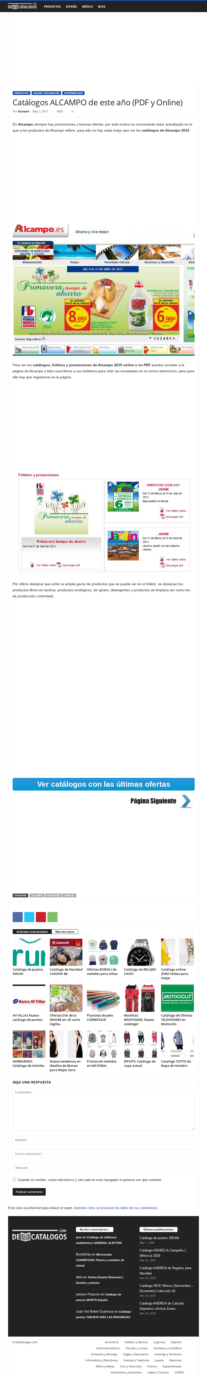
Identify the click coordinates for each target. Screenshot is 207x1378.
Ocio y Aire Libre (131, 1366)
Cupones (159, 1342)
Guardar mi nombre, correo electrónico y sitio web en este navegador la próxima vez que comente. (90, 1180)
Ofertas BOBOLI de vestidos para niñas (102, 971)
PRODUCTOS (21, 93)
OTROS (179, 1372)
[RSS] (28, 1257)
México (87, 6)
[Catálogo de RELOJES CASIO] (140, 952)
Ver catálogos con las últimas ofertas (103, 784)
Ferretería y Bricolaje (104, 1354)
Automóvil (112, 1342)
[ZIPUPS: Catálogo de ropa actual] (140, 1044)
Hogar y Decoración (46, 93)
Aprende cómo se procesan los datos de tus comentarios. (116, 1208)
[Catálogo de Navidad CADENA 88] (66, 952)
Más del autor (64, 931)
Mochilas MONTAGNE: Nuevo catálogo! (139, 1019)
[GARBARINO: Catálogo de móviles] (29, 1044)
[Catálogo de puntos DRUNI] (29, 952)
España (71, 6)
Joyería (159, 1360)
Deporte (176, 1342)
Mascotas (175, 1360)
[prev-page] (185, 931)
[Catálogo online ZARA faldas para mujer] (177, 952)
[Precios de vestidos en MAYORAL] (103, 1044)
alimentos (53, 895)
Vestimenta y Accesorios (126, 1372)
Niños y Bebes (105, 1366)
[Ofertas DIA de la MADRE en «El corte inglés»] (66, 998)
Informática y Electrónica (102, 1360)
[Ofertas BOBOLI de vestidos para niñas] (103, 952)
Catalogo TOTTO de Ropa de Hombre (176, 1063)
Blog (102, 6)
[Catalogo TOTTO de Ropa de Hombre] (177, 1044)
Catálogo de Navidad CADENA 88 (66, 971)
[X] (29, 917)
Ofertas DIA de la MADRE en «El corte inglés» (65, 1019)
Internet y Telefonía (136, 1360)
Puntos (152, 1366)
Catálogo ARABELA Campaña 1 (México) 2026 (163, 1253)
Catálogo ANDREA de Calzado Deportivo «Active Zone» (162, 1306)
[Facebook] (18, 917)
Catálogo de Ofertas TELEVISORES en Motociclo (176, 1019)
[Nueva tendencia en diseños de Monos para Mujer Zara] (66, 1044)
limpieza (69, 895)
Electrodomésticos (108, 1348)
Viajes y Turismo (158, 1372)
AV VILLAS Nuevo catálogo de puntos (27, 1017)
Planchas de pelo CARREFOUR (100, 1017)
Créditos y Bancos (136, 1342)
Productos (52, 6)
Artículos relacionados (32, 931)
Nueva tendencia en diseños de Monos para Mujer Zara (65, 1065)
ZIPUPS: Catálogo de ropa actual (140, 1063)
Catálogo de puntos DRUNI (28, 971)
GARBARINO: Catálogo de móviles (28, 1063)
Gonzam (23, 111)
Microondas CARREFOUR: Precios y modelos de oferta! (100, 1260)
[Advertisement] (103, 49)
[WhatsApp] (52, 917)
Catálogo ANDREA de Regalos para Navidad (165, 1270)
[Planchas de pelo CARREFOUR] (103, 998)
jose (79, 1237)
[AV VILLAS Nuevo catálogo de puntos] (29, 998)
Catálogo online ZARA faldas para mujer (174, 973)
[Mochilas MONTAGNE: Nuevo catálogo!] (140, 998)
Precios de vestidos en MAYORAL (101, 1063)
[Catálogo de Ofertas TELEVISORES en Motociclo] (177, 998)
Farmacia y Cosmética (167, 1348)
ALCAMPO (37, 895)
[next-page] (191, 931)
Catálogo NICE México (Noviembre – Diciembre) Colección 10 (166, 1288)
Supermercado (73, 93)
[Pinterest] (41, 917)
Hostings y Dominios (168, 1354)
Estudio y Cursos (137, 1348)
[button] (191, 6)
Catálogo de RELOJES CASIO (140, 971)
